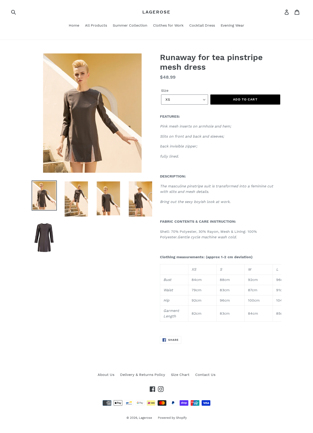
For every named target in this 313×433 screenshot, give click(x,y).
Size (164, 90)
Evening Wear (232, 25)
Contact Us (205, 374)
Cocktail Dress (202, 25)
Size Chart (180, 374)
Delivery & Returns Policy (142, 374)
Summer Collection (130, 25)
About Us (106, 374)
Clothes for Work (168, 25)
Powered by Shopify (172, 417)
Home (74, 25)
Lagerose (156, 12)
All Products (96, 25)
